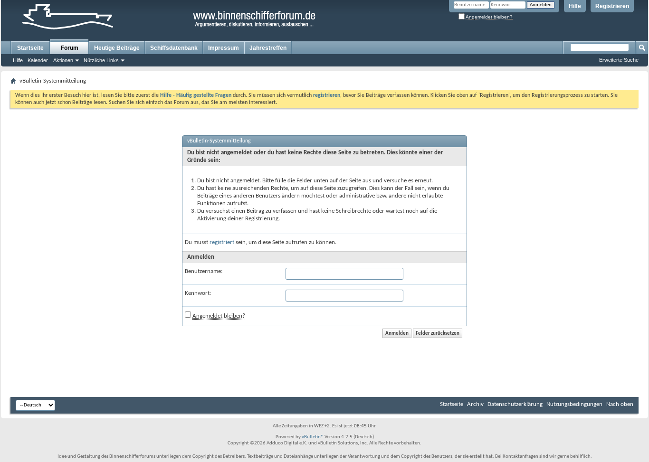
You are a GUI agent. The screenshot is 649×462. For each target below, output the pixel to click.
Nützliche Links (101, 60)
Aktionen (63, 60)
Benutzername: (203, 271)
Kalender (38, 60)
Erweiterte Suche (619, 60)
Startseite (30, 48)
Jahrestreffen (267, 48)
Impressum (223, 48)
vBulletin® (313, 437)
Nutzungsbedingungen (574, 404)
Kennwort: (198, 293)
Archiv (475, 404)
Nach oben (619, 404)
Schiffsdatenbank (174, 48)
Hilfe (575, 6)
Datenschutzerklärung (515, 404)
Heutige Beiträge (117, 48)
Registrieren (612, 6)
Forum (69, 48)
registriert (222, 242)
